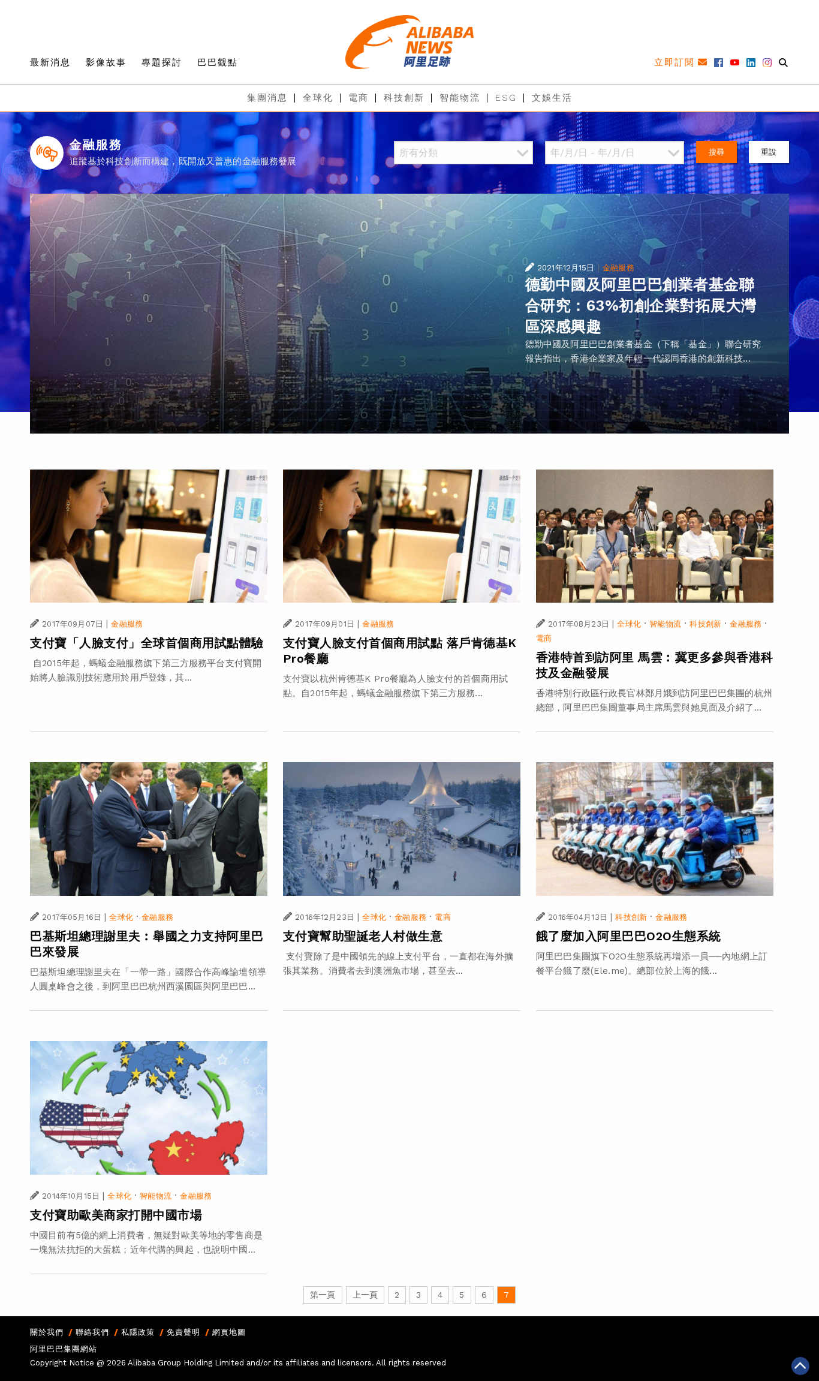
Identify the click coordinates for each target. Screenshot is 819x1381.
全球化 (318, 97)
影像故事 (106, 62)
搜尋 (716, 152)
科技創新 (404, 97)
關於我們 (47, 1332)
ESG (506, 97)
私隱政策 (138, 1332)
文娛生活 (552, 97)
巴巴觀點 (217, 62)
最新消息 (50, 62)
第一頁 (322, 1294)
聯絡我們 (92, 1332)
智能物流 (459, 97)
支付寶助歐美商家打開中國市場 (116, 1215)
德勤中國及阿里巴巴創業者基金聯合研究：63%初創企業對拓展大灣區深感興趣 (641, 305)
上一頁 (365, 1294)
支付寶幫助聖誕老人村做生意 (363, 936)
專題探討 (161, 62)
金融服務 (618, 267)
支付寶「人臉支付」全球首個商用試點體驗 (147, 643)
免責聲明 (183, 1332)
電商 (358, 97)
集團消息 (267, 97)
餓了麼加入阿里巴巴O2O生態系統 (628, 936)
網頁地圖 (229, 1332)
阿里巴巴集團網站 (63, 1348)
